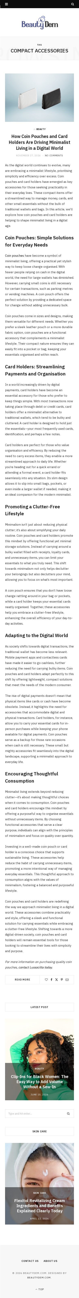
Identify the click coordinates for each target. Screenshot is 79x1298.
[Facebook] (51, 979)
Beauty (41, 129)
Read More (22, 979)
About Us (51, 1260)
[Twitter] (56, 979)
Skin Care (39, 1192)
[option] (39, 1059)
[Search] (72, 4)
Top (41, 1289)
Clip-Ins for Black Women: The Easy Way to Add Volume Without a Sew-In (39, 1081)
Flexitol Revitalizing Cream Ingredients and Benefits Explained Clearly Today (39, 1206)
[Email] (67, 979)
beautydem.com (39, 1277)
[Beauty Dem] (39, 22)
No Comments (54, 155)
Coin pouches (14, 256)
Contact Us (30, 1260)
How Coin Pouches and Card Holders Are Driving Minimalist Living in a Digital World (39, 142)
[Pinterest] (62, 979)
